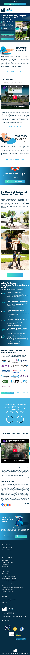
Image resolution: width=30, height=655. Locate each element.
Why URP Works (6, 549)
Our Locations (5, 564)
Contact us (5, 566)
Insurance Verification (7, 562)
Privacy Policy (5, 602)
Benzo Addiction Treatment (9, 578)
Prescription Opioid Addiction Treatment (12, 587)
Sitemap (26, 653)
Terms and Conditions (7, 601)
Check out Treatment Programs (16, 333)
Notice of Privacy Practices (9, 599)
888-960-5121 (8, 620)
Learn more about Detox (14, 325)
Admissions (5, 560)
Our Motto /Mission (7, 551)
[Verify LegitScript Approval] (8, 630)
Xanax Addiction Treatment (9, 580)
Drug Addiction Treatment (8, 576)
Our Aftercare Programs (14, 343)
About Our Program (7, 547)
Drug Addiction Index (7, 591)
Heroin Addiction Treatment (9, 583)
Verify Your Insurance (13, 307)
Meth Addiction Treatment (8, 589)
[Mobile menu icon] (28, 9)
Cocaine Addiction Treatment (9, 582)
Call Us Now (10, 299)
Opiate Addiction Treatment (9, 585)
